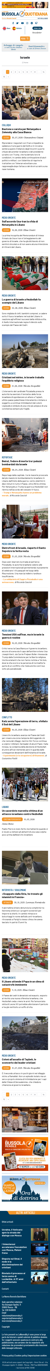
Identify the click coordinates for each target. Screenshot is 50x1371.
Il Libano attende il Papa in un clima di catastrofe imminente (23, 983)
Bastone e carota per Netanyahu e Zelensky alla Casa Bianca (21, 130)
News (8, 28)
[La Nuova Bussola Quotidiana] (25, 14)
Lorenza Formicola (35, 902)
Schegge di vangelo (13, 45)
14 (43, 72)
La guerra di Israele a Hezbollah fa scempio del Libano (21, 301)
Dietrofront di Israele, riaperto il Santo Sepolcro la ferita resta (24, 549)
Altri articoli (25, 1212)
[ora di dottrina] (25, 1189)
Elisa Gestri (29, 230)
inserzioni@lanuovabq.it (12, 1320)
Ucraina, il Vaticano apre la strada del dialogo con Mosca (12, 1232)
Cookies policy (21, 1355)
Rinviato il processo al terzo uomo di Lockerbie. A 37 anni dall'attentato (13, 1277)
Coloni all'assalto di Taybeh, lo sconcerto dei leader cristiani (19, 1061)
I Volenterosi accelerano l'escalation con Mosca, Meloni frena (14, 1248)
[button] (25, 38)
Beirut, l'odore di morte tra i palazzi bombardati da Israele (22, 463)
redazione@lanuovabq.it (12, 1315)
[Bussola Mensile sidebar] (25, 1154)
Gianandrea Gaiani (33, 137)
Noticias (19, 28)
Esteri (6, 137)
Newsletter (37, 32)
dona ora (37, 28)
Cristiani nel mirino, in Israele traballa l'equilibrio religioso (23, 379)
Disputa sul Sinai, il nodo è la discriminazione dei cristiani (12, 1263)
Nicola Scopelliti (31, 385)
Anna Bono (8, 823)
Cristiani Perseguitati (12, 819)
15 (4, 76)
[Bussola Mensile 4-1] (25, 1119)
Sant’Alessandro (37, 46)
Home (26, 62)
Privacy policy (7, 1355)
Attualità (7, 902)
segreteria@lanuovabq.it (12, 1318)
